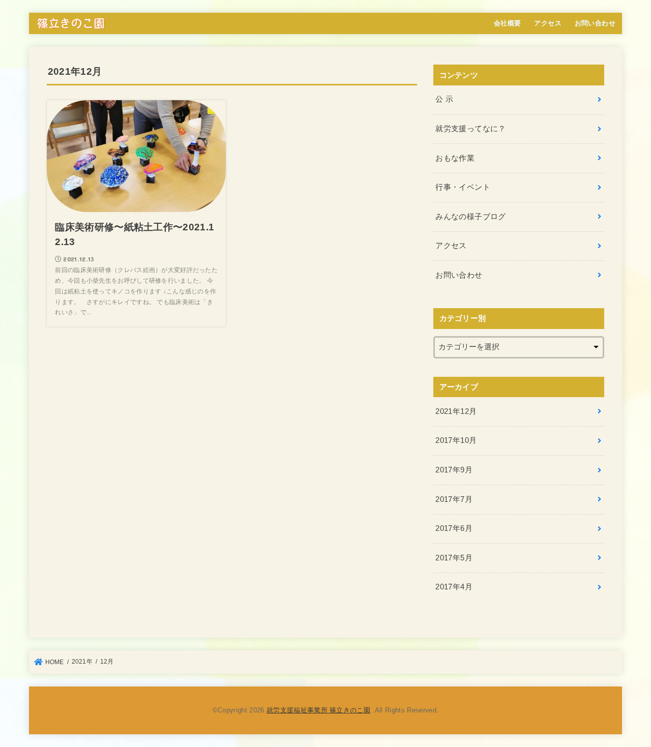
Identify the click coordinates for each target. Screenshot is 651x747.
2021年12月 (456, 411)
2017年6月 (453, 528)
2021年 (82, 662)
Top (627, 723)
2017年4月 (453, 587)
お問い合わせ (595, 23)
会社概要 (507, 23)
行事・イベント (462, 187)
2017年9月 (453, 470)
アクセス (547, 23)
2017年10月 (456, 440)
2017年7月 (453, 499)
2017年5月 (453, 558)
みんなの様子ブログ (470, 217)
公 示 (444, 99)
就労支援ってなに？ (470, 129)
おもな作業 (455, 158)
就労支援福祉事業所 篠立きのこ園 (318, 710)
